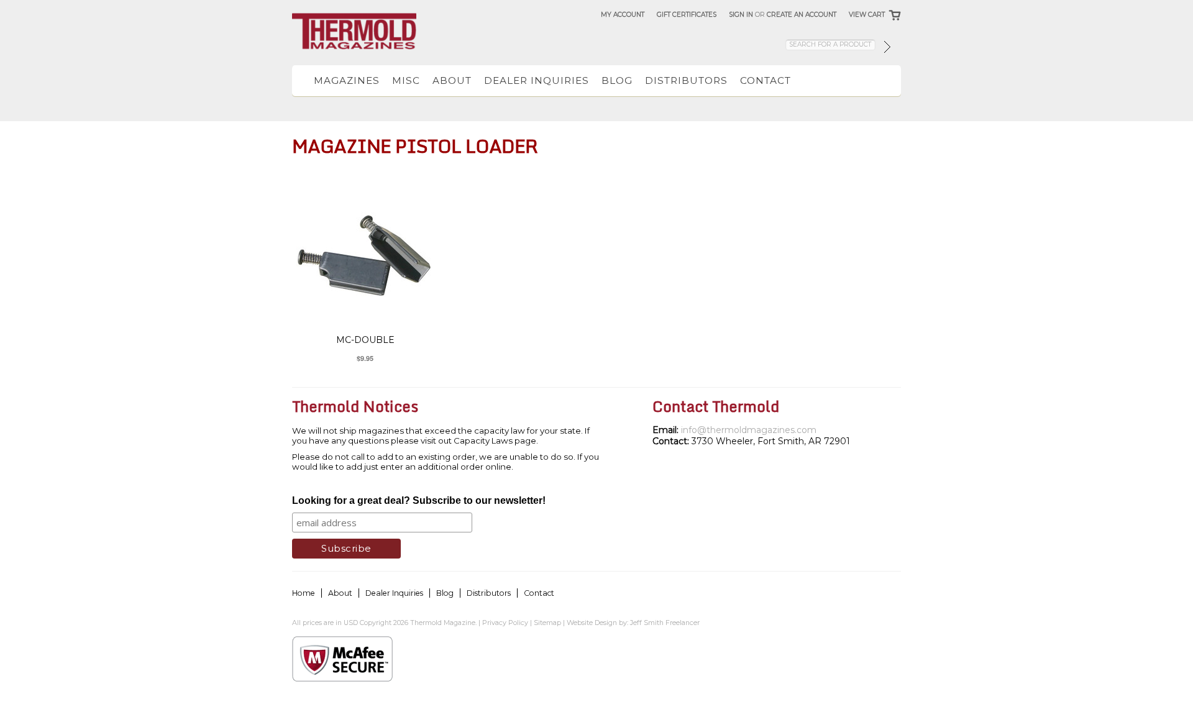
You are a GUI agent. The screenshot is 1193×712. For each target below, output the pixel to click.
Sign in (741, 15)
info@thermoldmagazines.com (748, 430)
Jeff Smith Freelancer (665, 622)
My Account (622, 15)
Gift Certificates (686, 15)
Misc (406, 80)
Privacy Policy (505, 622)
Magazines (347, 80)
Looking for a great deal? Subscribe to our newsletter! (419, 500)
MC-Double (365, 339)
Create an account (801, 15)
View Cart (867, 15)
